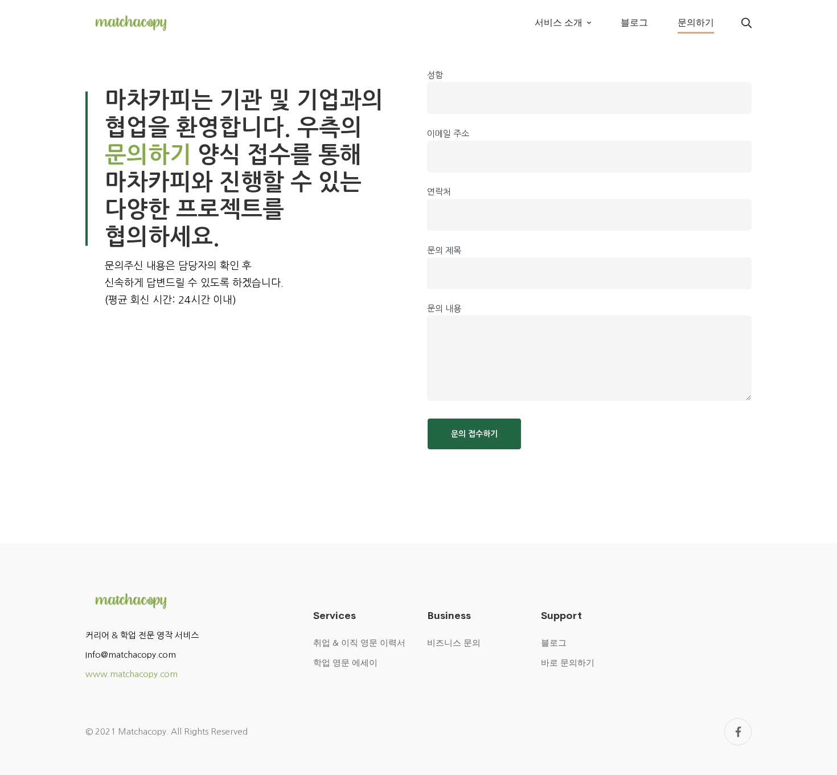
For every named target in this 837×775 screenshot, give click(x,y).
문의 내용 (444, 308)
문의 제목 (444, 250)
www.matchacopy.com (131, 674)
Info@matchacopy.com (130, 654)
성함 (435, 75)
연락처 (439, 191)
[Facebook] (738, 731)
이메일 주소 (448, 133)
